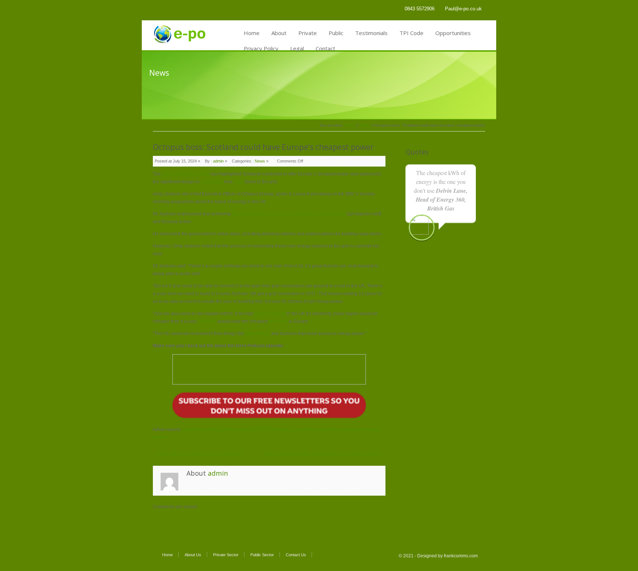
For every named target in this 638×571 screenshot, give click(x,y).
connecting (212, 181)
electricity (278, 321)
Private (307, 33)
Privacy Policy (261, 48)
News (365, 125)
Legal (297, 48)
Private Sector (226, 555)
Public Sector (262, 555)
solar (239, 181)
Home (252, 33)
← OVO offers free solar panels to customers (197, 454)
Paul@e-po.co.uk (463, 8)
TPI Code (411, 33)
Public (336, 33)
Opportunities (453, 33)
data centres (257, 333)
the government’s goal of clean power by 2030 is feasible (289, 213)
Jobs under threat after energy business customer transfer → (325, 454)
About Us (193, 555)
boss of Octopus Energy (185, 174)
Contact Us (296, 555)
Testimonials (371, 33)
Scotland (208, 321)
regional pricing (269, 313)
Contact (325, 48)
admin (218, 161)
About (279, 33)
